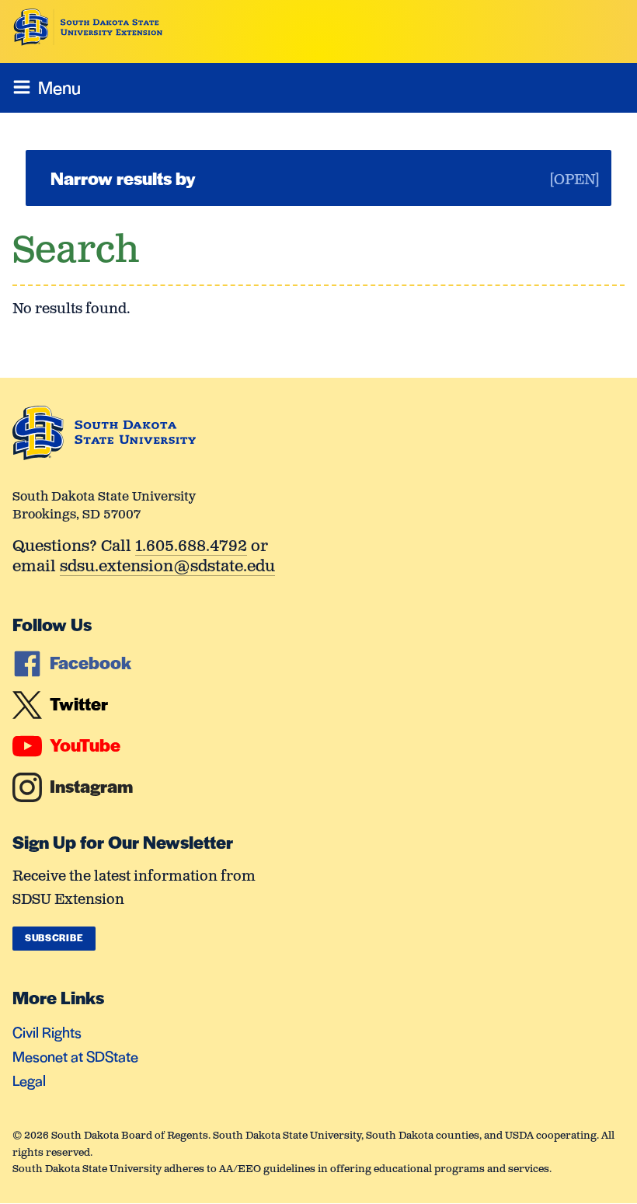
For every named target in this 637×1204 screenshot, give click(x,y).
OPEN (574, 181)
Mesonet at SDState (75, 1055)
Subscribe (54, 937)
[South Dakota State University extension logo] (88, 27)
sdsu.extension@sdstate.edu (167, 568)
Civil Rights (47, 1031)
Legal (29, 1080)
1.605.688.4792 (191, 547)
